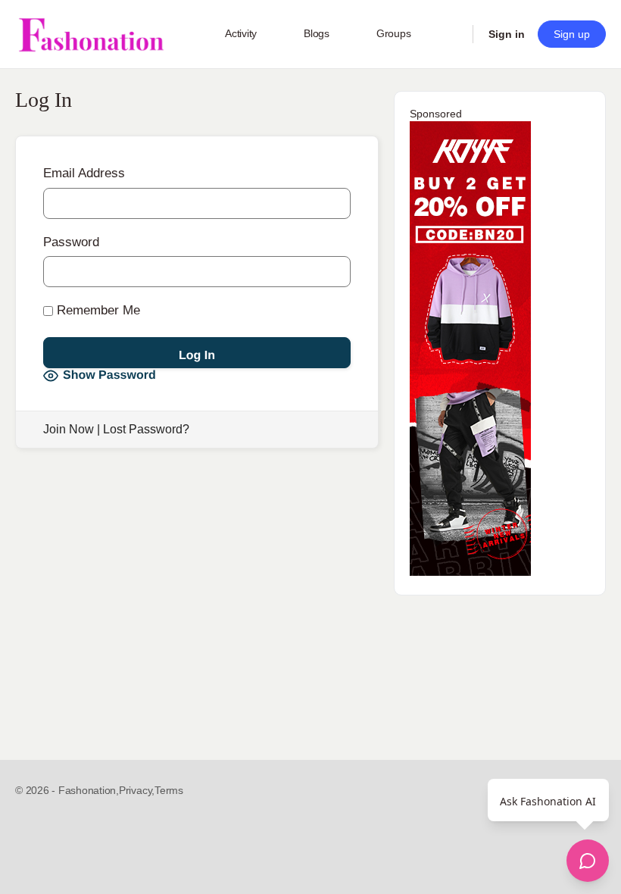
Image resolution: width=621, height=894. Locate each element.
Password (71, 242)
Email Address (84, 173)
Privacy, (136, 790)
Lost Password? (146, 429)
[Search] (451, 34)
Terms (168, 790)
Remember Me (96, 310)
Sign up (572, 34)
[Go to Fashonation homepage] (91, 34)
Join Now (68, 429)
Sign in (506, 34)
